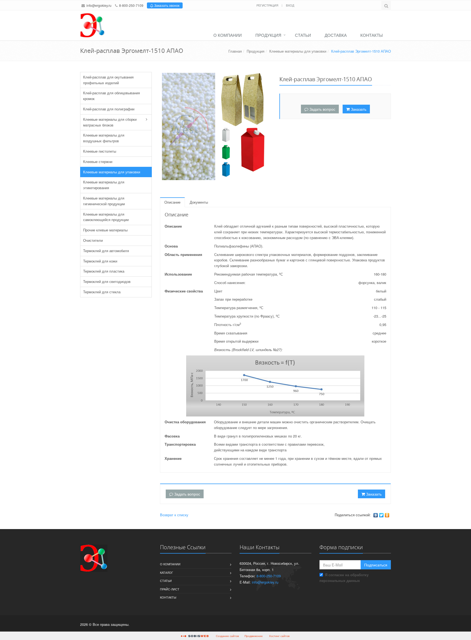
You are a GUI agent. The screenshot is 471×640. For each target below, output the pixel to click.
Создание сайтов (227, 636)
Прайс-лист (169, 589)
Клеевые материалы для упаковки (297, 51)
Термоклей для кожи (100, 261)
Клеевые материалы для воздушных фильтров (103, 137)
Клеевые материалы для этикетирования (103, 184)
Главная (235, 51)
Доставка (336, 35)
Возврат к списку (174, 514)
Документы (199, 202)
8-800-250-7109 (131, 5)
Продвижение (253, 636)
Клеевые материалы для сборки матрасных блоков (110, 122)
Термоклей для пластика (103, 271)
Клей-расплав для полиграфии (108, 108)
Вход (290, 5)
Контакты (371, 35)
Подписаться (375, 564)
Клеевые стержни (97, 161)
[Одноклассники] (387, 515)
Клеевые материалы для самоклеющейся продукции (106, 217)
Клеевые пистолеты (99, 151)
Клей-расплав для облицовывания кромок (111, 95)
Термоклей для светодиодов (107, 281)
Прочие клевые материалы (105, 230)
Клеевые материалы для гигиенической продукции (104, 200)
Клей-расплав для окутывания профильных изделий (108, 79)
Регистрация (267, 5)
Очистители (93, 240)
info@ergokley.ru (98, 5)
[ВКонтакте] (376, 515)
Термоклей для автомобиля (106, 250)
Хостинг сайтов (279, 636)
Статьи (303, 35)
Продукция (268, 35)
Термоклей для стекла (101, 291)
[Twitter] (381, 515)
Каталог (166, 572)
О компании (227, 35)
